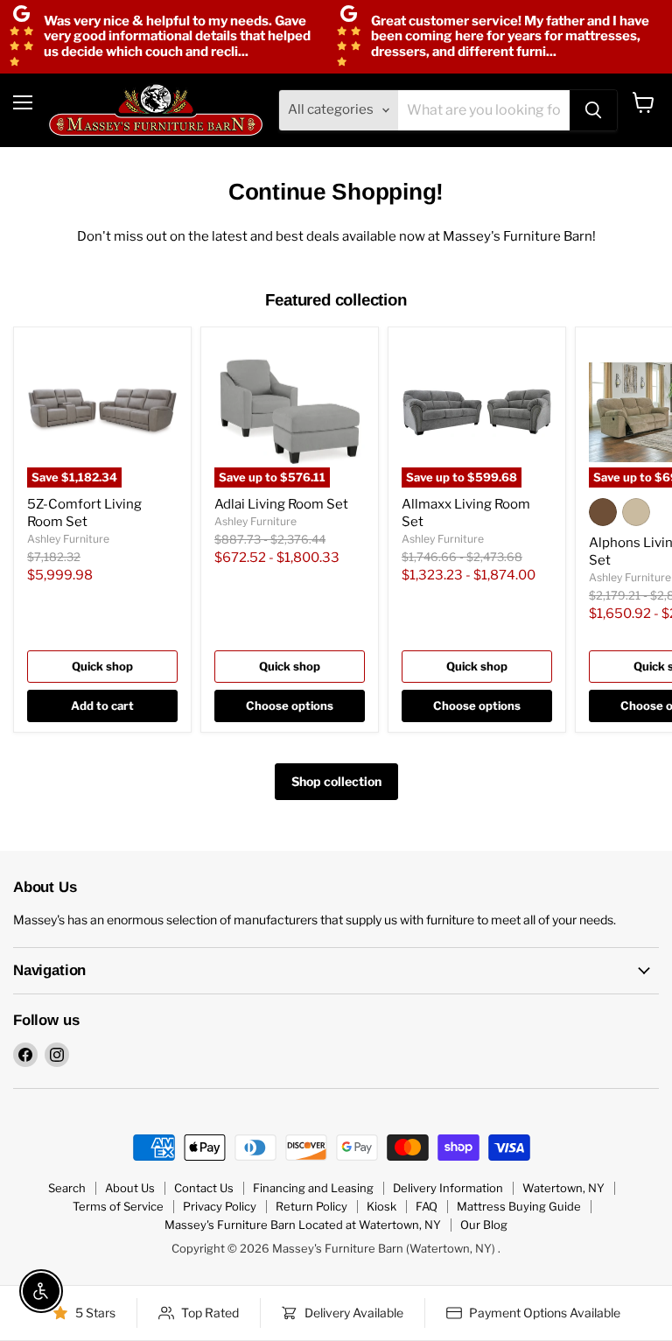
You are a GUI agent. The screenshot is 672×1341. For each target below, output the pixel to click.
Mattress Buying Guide (519, 1206)
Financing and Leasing (313, 1188)
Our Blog (484, 1225)
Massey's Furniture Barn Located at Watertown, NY (302, 1225)
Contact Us (204, 1188)
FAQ (427, 1206)
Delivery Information (448, 1188)
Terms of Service (118, 1206)
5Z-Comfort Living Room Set (84, 513)
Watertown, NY (563, 1188)
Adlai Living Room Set (281, 504)
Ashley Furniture (68, 538)
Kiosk (381, 1206)
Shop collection (336, 781)
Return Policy (311, 1206)
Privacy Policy (219, 1206)
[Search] (593, 110)
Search (67, 1188)
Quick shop (102, 666)
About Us (130, 1188)
